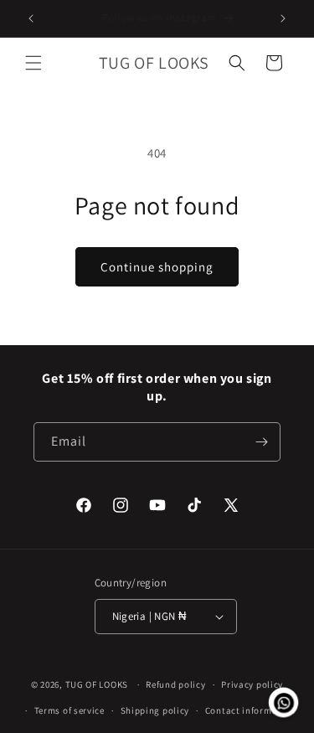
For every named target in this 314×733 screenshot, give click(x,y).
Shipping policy (155, 710)
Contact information (250, 710)
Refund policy (175, 684)
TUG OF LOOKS (96, 684)
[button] (33, 62)
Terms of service (69, 710)
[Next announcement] (283, 18)
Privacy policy (252, 684)
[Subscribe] (261, 442)
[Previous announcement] (31, 18)
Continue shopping (157, 267)
